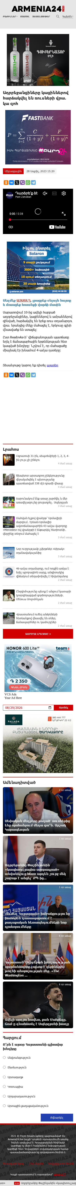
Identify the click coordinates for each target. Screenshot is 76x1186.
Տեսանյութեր (41, 16)
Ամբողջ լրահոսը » (38, 633)
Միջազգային (13, 171)
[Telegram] (33, 182)
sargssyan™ (60, 1174)
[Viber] (22, 182)
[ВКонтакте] (11, 182)
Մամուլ (24, 16)
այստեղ (52, 365)
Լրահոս (11, 449)
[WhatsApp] (28, 182)
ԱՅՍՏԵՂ (24, 300)
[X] (17, 182)
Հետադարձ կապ (13, 1163)
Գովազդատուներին (61, 1163)
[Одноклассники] (6, 182)
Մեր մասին (36, 1163)
